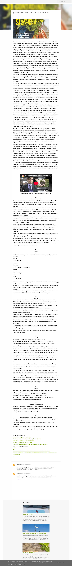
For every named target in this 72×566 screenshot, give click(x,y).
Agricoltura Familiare (33, 451)
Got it (63, 562)
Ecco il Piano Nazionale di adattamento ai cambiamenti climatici (34, 533)
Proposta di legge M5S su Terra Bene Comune (23, 440)
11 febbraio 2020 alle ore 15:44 (26, 464)
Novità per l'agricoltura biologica (28, 552)
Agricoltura (16, 451)
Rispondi (18, 479)
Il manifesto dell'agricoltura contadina (22, 437)
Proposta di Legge (37, 452)
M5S (25, 452)
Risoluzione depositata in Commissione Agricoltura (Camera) (27, 438)
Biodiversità (41, 451)
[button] (14, 16)
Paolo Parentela (30, 452)
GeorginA (19, 464)
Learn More (58, 562)
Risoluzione (44, 452)
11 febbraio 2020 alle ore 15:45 (26, 473)
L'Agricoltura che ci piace (18, 452)
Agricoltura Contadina (24, 451)
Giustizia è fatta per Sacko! (27, 514)
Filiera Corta (47, 451)
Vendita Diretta (17, 454)
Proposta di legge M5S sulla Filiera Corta (22, 442)
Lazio (15, 447)
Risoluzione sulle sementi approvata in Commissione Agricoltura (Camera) (30, 444)
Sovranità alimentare (52, 452)
